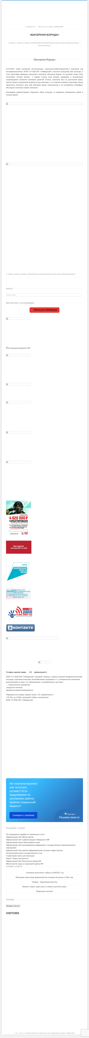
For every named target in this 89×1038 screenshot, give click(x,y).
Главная (12, 43)
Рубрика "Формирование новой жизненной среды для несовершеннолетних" (51, 43)
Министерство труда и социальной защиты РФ (24, 863)
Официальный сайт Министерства (19, 837)
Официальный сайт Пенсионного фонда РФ (23, 861)
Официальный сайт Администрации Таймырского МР (27, 839)
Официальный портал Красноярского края (23, 842)
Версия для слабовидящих (45, 310)
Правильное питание (44, 891)
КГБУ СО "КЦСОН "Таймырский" (53, 27)
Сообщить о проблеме (23, 815)
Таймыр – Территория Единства (44, 882)
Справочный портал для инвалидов (20, 855)
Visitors (12, 913)
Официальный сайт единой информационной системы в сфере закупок (34, 850)
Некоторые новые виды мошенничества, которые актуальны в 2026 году (44, 877)
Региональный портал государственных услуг (24, 853)
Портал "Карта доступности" (17, 858)
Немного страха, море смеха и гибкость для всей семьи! (44, 886)
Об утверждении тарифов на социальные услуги (25, 834)
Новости (20, 43)
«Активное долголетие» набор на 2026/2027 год (44, 872)
